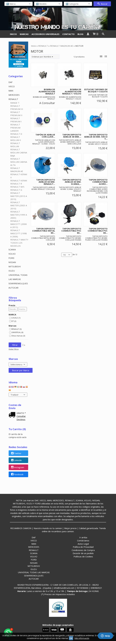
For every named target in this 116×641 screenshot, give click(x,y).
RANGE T (14, 102)
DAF (10, 82)
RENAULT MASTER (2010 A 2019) (18, 196)
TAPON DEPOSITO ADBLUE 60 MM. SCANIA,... (71, 181)
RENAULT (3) (16, 329)
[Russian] (24, 387)
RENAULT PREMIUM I (16, 120)
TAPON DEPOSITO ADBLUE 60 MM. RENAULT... (45, 181)
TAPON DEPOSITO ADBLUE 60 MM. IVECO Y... (96, 136)
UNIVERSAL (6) (17, 332)
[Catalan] (10, 391)
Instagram (19, 467)
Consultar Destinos (21, 418)
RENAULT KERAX (18, 180)
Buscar (104, 3)
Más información (81, 638)
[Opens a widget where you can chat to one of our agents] (105, 636)
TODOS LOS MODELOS (16, 244)
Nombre (47, 56)
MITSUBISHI (14, 266)
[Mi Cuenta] (88, 34)
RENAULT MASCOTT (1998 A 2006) (18, 233)
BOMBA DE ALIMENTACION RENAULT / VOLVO (71, 91)
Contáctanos (83, 540)
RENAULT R (16, 183)
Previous (11, 52)
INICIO (13, 34)
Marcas (12, 325)
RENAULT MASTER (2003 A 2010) (18, 205)
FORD (11, 258)
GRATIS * (21, 413)
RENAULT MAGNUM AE (16, 170)
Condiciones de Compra (83, 550)
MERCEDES (14, 94)
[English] (10, 387)
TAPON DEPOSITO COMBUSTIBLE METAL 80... (43, 230)
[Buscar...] (103, 34)
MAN (10, 90)
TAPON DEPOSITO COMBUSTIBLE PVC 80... (71, 230)
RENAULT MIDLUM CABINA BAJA (18, 152)
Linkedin (18, 460)
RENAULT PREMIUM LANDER (15, 127)
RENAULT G (16, 189)
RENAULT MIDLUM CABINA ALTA (18, 161)
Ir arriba (83, 537)
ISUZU (11, 270)
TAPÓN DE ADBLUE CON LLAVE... (45, 135)
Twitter (17, 453)
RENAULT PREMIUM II (16, 114)
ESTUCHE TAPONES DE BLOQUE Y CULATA (96, 90)
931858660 (82, 587)
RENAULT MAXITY (19, 239)
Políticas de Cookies (83, 556)
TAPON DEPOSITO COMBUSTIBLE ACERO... (98, 181)
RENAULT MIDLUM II (15, 138)
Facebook (18, 474)
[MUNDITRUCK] (58, 19)
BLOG (80, 34)
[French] (12, 387)
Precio (12, 305)
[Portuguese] (21, 387)
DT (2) (13, 321)
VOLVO (12, 253)
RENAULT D (16, 133)
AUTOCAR (13, 287)
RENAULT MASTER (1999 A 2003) (18, 214)
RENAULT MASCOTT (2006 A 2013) (18, 224)
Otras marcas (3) (18, 335)
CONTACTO (68, 34)
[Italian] (18, 387)
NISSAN (12, 262)
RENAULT (13, 99)
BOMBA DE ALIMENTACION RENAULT (47, 91)
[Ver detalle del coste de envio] (13, 415)
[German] (15, 387)
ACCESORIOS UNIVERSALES (45, 34)
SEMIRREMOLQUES (18, 283)
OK (70, 638)
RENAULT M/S (17, 186)
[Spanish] (27, 387)
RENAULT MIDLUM (15, 145)
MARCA (12, 314)
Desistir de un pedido (83, 553)
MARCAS (24, 34)
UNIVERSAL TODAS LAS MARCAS (17, 277)
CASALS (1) (15, 317)
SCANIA (12, 249)
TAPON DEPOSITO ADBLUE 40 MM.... (71, 135)
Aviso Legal (83, 543)
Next (25, 52)
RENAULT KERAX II (18, 176)
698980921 (96, 587)
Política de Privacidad (83, 546)
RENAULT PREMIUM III (16, 107)
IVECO (11, 86)
